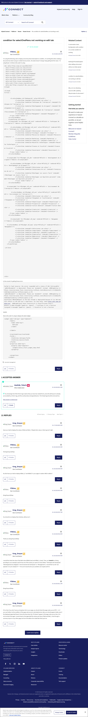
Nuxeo (19, 31)
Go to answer (34, 47)
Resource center (63, 645)
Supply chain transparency (64, 700)
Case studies (34, 645)
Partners (33, 678)
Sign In (80, 9)
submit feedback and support (43, 2)
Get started (28, 2)
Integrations (34, 655)
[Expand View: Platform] (19, 15)
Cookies (23, 700)
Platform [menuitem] (15, 15)
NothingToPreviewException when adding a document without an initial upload (75, 64)
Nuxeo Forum (26, 31)
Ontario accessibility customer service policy (34, 702)
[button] (5, 369)
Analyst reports (35, 649)
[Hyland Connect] (13, 9)
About (32, 675)
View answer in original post (10, 400)
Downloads (62, 652)
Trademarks (53, 700)
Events (60, 671)
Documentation (63, 678)
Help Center (72, 139)
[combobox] (33, 22)
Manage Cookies (59, 712)
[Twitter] (10, 664)
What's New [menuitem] (5, 15)
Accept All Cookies (71, 712)
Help (73, 9)
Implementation (7, 671)
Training (61, 675)
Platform (13, 31)
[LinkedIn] (19, 664)
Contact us (7, 655)
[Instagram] (15, 664)
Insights (33, 652)
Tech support (62, 681)
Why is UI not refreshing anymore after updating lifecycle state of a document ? (76, 90)
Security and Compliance (41, 700)
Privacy (17, 700)
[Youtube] (24, 664)
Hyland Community (63, 9)
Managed (5, 675)
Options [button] (83, 31)
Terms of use (30, 700)
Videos (60, 655)
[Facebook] (5, 664)
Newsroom (34, 685)
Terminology (62, 649)
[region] (44, 712)
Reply (58, 369)
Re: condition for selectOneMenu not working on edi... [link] (45, 31)
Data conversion (7, 681)
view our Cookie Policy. (15, 715)
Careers (33, 671)
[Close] (85, 712)
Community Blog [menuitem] (28, 15)
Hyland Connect (5, 31)
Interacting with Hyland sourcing (56, 702)
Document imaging (8, 685)
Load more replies (33, 633)
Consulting (6, 678)
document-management (10, 362)
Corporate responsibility (37, 681)
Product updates (63, 659)
